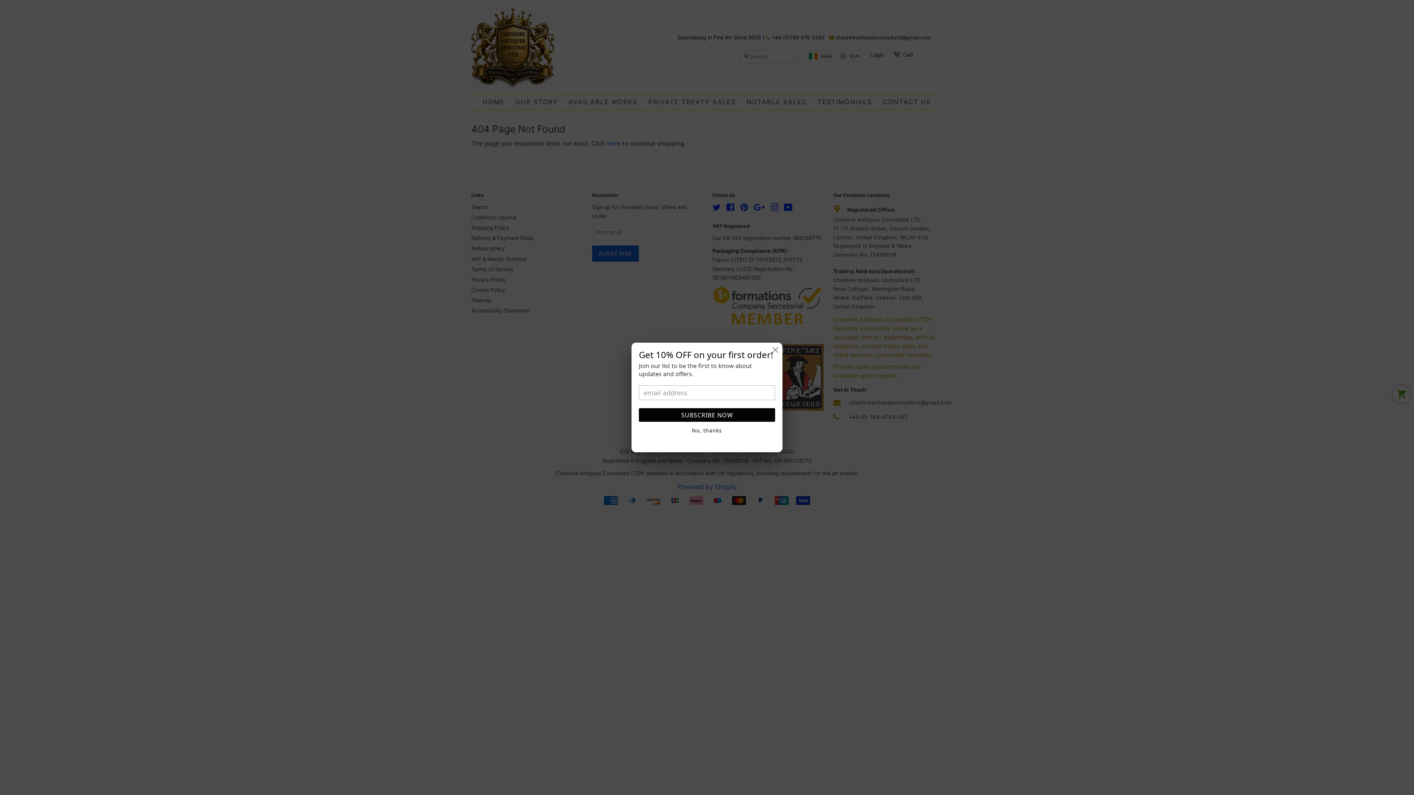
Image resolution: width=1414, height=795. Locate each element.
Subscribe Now (707, 415)
